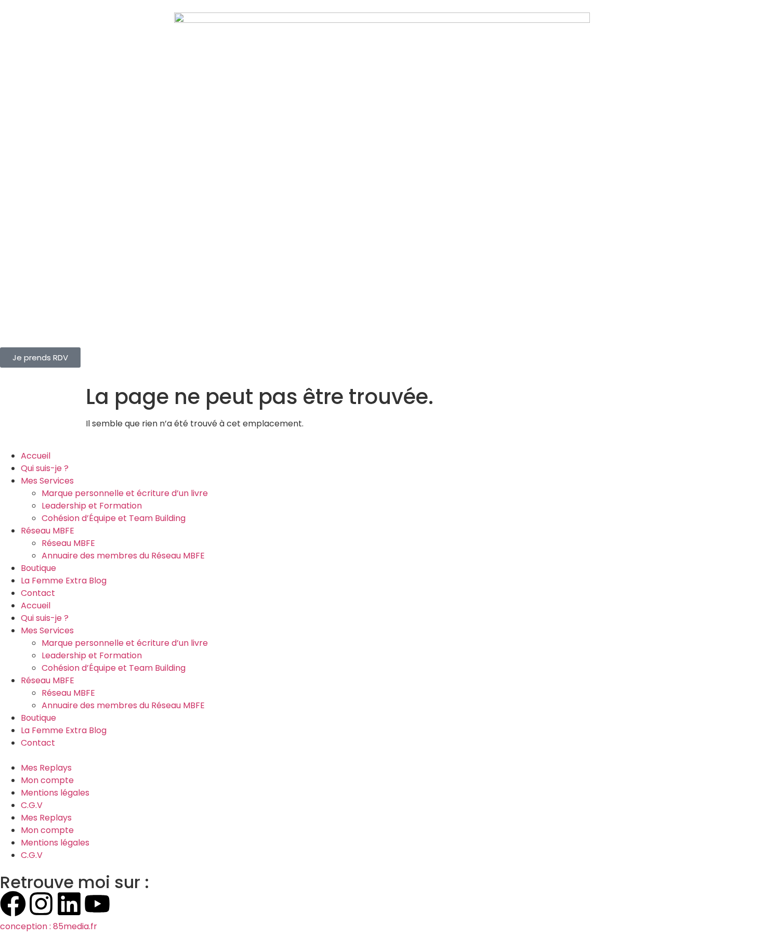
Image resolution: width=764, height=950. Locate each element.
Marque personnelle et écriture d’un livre (125, 493)
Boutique (38, 568)
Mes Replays (46, 768)
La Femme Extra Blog (64, 581)
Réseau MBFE (47, 531)
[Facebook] (13, 904)
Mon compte (47, 780)
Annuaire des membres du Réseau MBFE (123, 556)
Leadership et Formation (92, 506)
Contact (38, 593)
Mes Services (47, 481)
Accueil (35, 456)
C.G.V (32, 805)
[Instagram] (41, 904)
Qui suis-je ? (45, 468)
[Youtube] (97, 904)
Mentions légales (55, 793)
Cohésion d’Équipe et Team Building (114, 518)
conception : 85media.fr (48, 926)
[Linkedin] (69, 904)
